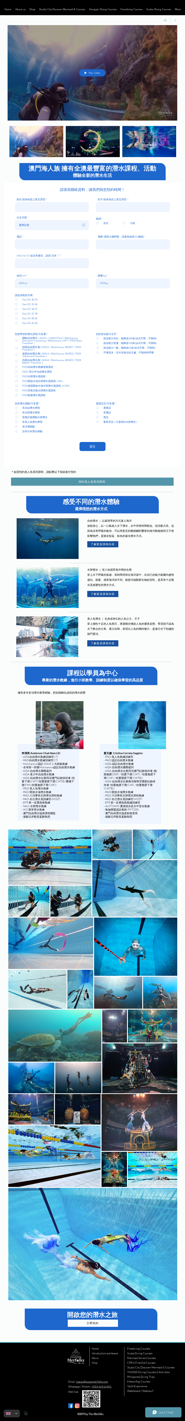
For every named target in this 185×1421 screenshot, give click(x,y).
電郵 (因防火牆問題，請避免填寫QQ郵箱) (121, 236)
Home (95, 1348)
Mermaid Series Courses (141, 1358)
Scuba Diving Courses (139, 1353)
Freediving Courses (138, 1348)
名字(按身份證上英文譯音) (112, 199)
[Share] (165, 20)
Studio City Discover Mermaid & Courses (151, 1367)
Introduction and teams (105, 1353)
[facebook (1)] (70, 1405)
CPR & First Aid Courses (141, 1362)
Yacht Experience (137, 1386)
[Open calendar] (83, 225)
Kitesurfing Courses (138, 1381)
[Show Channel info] (173, 20)
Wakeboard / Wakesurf (140, 1391)
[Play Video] (36, 142)
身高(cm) (21, 275)
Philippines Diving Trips (140, 1377)
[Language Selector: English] (12, 1413)
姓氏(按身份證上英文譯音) (31, 199)
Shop (95, 1362)
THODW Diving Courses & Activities (148, 1372)
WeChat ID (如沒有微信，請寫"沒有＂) (38, 255)
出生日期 (23, 217)
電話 (19, 236)
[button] (20, 9)
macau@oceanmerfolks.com (92, 1381)
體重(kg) (102, 275)
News (95, 1358)
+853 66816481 (101, 1386)
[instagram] (77, 1405)
